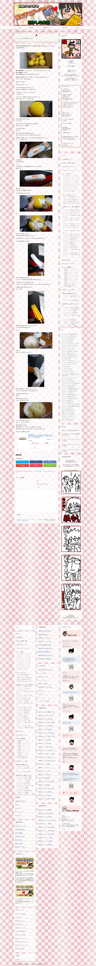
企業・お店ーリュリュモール (20, 927)
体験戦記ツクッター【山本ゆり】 (44, 774)
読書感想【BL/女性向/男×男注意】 (44, 630)
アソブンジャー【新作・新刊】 (68, 337)
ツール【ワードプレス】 (68, 372)
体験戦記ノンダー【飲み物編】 (44, 784)
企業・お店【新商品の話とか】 (70, 201)
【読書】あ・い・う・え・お (70, 269)
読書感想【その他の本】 (43, 634)
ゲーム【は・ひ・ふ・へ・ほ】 (70, 184)
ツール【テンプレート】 (67, 370)
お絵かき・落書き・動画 (68, 162)
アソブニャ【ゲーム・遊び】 (70, 295)
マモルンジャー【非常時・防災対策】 (72, 254)
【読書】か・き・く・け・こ (70, 270)
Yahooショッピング (34, 442)
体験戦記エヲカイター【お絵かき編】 (45, 718)
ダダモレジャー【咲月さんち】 (70, 240)
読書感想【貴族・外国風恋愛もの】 (45, 658)
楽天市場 (46, 442)
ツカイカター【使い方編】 (69, 320)
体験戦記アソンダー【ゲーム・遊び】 (45, 715)
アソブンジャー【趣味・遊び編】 (71, 307)
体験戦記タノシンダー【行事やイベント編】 (46, 736)
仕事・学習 (64, 27)
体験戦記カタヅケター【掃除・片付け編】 (46, 722)
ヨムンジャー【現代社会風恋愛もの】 (70, 406)
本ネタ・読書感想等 (67, 267)
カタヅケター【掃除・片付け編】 (71, 218)
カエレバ (52, 439)
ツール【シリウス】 (66, 368)
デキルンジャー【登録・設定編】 (71, 322)
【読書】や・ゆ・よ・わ (69, 281)
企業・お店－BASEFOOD (20, 931)
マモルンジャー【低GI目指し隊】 (68, 386)
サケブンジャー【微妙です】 (68, 353)
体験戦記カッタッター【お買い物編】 (45, 725)
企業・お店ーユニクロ (19, 924)
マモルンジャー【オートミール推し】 (68, 381)
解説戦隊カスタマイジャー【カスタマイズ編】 (47, 820)
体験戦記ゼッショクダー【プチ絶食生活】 (46, 732)
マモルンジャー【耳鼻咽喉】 (67, 400)
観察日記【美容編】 (19, 843)
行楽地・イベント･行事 (68, 289)
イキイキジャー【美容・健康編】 (71, 308)
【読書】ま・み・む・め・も (70, 279)
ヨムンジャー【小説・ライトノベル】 (70, 404)
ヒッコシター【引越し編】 (69, 244)
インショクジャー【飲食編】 (70, 312)
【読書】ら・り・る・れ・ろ (70, 282)
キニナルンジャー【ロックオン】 (70, 345)
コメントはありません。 (38, 471)
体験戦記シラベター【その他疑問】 (45, 809)
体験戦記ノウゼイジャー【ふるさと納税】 (46, 788)
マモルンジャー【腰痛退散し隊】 (68, 402)
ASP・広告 (40, 694)
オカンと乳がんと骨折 (67, 341)
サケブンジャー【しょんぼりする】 (68, 349)
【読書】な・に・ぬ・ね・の (70, 275)
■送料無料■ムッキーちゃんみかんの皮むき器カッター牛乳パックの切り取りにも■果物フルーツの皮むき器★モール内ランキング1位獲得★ (40, 436)
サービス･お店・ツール (68, 194)
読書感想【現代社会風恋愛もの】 (44, 651)
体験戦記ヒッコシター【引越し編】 (45, 791)
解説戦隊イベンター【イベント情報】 (45, 837)
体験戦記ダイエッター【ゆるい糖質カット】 (46, 750)
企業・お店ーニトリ (19, 917)
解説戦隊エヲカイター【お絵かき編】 (45, 813)
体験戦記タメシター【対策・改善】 (45, 746)
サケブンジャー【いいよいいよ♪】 (68, 347)
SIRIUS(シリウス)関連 (42, 683)
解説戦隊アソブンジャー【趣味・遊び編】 (46, 834)
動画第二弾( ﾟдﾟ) (72, 71)
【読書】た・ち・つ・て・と (70, 274)
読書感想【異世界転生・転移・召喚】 (45, 655)
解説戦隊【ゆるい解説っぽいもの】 (70, 303)
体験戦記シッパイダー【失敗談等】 (45, 729)
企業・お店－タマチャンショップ (68, 418)
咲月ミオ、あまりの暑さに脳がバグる (71, 430)
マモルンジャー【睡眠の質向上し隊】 (68, 396)
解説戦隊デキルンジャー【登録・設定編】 (46, 830)
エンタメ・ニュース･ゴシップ (69, 170)
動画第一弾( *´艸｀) (72, 70)
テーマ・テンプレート (42, 680)
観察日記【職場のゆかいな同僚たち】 (45, 669)
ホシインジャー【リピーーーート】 (69, 377)
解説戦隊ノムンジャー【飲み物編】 (45, 844)
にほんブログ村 (71, 63)
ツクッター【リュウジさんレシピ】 (68, 364)
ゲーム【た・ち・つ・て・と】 (70, 180)
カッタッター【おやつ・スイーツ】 (71, 220)
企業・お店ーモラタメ (68, 412)
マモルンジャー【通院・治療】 (70, 253)
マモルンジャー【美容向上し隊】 (70, 398)
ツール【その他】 (66, 366)
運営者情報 (43, 1)
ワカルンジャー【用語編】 (69, 324)
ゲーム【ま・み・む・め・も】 (70, 185)
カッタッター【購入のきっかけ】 (71, 234)
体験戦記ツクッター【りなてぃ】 (44, 767)
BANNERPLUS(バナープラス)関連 (44, 687)
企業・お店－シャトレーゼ (67, 416)
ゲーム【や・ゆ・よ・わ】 (69, 187)
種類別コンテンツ (47, 27)
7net (35, 447)
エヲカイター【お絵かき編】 (70, 314)
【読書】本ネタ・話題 (68, 284)
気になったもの (18, 815)
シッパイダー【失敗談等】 (69, 239)
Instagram (62, 1)
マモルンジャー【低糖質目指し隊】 (70, 388)
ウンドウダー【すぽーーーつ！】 (71, 213)
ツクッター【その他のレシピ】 (69, 362)
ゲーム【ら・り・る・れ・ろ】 (70, 189)
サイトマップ (56, 1)
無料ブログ (40, 690)
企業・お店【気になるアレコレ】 (71, 203)
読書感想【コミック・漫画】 (43, 637)
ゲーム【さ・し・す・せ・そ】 (70, 178)
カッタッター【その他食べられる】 (71, 227)
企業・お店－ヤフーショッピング (21, 945)
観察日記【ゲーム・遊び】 (20, 846)
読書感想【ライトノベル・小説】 (44, 641)
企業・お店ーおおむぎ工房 (68, 409)
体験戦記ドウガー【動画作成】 (44, 777)
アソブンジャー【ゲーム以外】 (70, 211)
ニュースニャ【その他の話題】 (70, 300)
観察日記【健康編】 (19, 833)
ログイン (18, 959)
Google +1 (77, 1)
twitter (67, 1)
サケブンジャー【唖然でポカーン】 (69, 351)
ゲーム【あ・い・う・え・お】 (70, 175)
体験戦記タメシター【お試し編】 (44, 743)
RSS (81, 1)
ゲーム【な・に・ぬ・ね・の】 (70, 182)
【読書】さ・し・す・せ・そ (70, 272)
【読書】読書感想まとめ (69, 286)
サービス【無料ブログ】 (66, 358)
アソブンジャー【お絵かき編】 (69, 334)
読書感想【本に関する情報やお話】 (45, 648)
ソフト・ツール (41, 697)
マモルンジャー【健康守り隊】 (69, 391)
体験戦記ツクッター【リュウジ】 (44, 771)
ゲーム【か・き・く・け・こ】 (70, 177)
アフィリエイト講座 (42, 673)
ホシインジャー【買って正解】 (67, 379)
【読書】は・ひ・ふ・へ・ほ (70, 277)
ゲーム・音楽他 (66, 173)
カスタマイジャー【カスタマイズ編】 (72, 315)
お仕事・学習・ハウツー (68, 166)
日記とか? (31, 27)
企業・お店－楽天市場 (67, 420)
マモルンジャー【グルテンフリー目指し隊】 (70, 383)
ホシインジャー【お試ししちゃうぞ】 (70, 375)
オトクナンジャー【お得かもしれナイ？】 (70, 343)
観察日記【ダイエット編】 (20, 826)
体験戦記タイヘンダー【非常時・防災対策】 (46, 798)
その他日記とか (66, 159)
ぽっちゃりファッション (19, 811)
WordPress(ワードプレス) (43, 676)
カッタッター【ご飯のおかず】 (70, 223)
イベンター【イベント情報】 (70, 310)
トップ (19, 27)
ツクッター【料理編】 (68, 242)
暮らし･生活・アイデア (68, 263)
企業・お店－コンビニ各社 (68, 414)
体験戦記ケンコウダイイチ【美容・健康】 (46, 781)
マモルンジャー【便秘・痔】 (70, 246)
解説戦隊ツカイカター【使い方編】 (45, 816)
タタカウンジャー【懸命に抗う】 (68, 360)
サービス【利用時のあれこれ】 (70, 196)
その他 (77, 27)
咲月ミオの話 (66, 260)
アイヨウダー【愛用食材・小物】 (71, 210)
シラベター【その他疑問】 (69, 319)
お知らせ (17, 804)
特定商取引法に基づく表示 (34, 1)
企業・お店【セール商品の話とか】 (71, 199)
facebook (71, 1)
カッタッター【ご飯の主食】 (70, 225)
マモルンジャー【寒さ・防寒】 (70, 247)
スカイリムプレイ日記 (68, 190)
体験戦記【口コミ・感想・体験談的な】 (71, 206)
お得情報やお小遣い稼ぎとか (20, 801)
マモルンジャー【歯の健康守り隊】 (69, 394)
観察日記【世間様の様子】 (69, 293)
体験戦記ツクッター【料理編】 (44, 764)
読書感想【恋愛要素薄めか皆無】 (44, 644)
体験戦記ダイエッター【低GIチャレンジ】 (46, 757)
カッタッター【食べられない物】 (71, 235)
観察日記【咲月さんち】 (19, 836)
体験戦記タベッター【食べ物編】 (44, 739)
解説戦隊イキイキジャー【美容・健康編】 (46, 827)
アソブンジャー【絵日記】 (67, 339)
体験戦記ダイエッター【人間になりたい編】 (46, 760)
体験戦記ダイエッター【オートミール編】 (46, 753)
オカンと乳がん (18, 808)
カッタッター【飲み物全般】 (70, 237)
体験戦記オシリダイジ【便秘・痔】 (45, 795)
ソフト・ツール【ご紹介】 (69, 197)
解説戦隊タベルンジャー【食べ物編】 (45, 841)
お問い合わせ (49, 1)
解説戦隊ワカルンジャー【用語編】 (45, 823)
